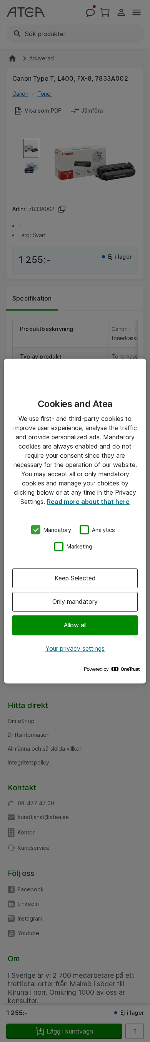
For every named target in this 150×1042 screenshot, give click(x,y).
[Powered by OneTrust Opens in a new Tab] (113, 671)
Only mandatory (75, 601)
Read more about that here (88, 501)
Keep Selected (75, 578)
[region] (75, 521)
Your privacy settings (75, 648)
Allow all (75, 625)
